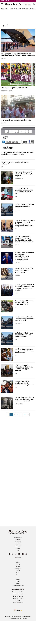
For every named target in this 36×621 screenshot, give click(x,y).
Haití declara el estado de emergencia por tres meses (24, 206)
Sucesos (18, 575)
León (11, 9)
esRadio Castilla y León (18, 602)
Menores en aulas (24, 1)
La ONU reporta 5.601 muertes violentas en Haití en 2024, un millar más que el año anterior (24, 239)
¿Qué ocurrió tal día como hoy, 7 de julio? (16, 120)
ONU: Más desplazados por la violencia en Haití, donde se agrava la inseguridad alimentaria (25, 223)
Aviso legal (7, 616)
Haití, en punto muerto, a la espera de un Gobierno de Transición (24, 351)
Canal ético (24, 618)
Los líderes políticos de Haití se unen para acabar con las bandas (24, 319)
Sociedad (25, 9)
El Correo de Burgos (18, 596)
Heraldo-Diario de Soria (18, 598)
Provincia (17, 9)
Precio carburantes (14, 1)
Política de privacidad (16, 616)
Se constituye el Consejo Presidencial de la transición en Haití (24, 302)
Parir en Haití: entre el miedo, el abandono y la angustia (24, 174)
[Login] (34, 4)
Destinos (18, 579)
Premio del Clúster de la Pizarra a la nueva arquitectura (24, 270)
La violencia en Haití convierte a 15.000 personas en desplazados (24, 383)
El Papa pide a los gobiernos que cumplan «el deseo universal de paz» (24, 191)
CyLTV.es (18, 600)
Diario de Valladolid (18, 594)
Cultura (18, 570)
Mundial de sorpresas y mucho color (14, 88)
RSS (18, 550)
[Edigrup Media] (18, 610)
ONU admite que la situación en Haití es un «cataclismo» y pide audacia (24, 368)
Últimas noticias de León (18, 585)
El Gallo (18, 583)
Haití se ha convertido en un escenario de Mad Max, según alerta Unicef (24, 399)
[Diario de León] (18, 4)
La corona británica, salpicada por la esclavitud (14, 163)
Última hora (5, 9)
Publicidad (18, 539)
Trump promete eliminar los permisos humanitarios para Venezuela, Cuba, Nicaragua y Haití (24, 256)
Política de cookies (26, 616)
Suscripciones (18, 541)
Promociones (18, 544)
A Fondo (18, 577)
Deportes (33, 9)
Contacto (18, 548)
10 (24, 414)
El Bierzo (18, 562)
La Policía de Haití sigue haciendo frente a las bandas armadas (24, 335)
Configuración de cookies (15, 618)
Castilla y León (18, 568)
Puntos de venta (18, 546)
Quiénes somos (18, 537)
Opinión (18, 581)
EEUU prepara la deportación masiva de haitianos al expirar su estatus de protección (18, 55)
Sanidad (18, 572)
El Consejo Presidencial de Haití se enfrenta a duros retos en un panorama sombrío (25, 287)
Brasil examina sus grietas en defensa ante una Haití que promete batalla (17, 153)
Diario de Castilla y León (18, 592)
